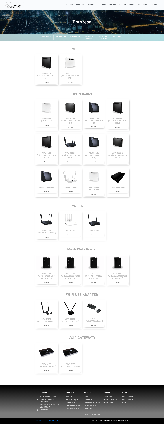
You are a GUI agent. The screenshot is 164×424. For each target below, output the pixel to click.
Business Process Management (46, 420)
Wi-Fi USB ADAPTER (103, 37)
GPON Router (60, 36)
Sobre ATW (69, 4)
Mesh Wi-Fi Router (89, 37)
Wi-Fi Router (75, 36)
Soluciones (80, 4)
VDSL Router (46, 36)
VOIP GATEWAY (118, 36)
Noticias (132, 4)
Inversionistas (91, 4)
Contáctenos (142, 4)
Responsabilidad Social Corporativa (113, 4)
